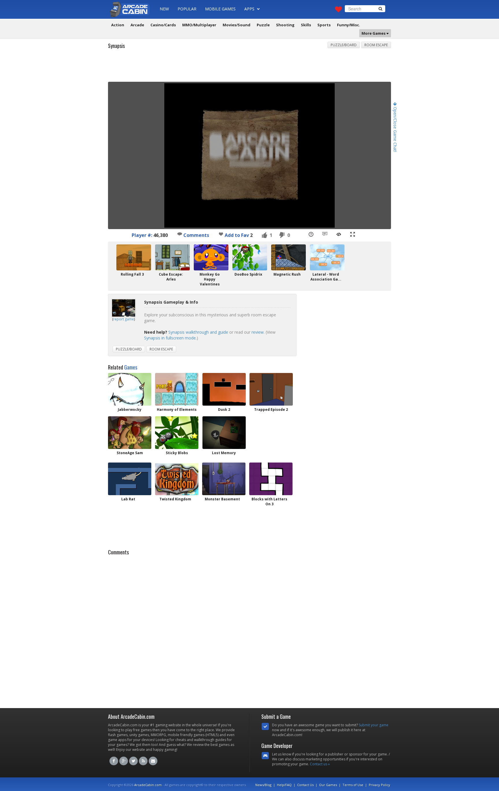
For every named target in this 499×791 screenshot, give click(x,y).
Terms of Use (352, 785)
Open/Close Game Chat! (395, 129)
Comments (195, 235)
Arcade (137, 24)
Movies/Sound (236, 24)
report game (123, 319)
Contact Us (305, 785)
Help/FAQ (284, 785)
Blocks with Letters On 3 (269, 501)
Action (117, 24)
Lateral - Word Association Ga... (325, 277)
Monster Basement (222, 499)
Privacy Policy (379, 785)
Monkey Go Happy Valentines (210, 279)
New (164, 9)
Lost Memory (224, 452)
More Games (374, 33)
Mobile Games (220, 9)
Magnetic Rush (287, 274)
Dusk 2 (224, 409)
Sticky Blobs (177, 452)
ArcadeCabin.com (148, 785)
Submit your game (373, 725)
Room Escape (376, 44)
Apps (250, 9)
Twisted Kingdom (175, 499)
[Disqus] (249, 630)
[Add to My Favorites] (221, 234)
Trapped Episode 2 (271, 409)
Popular (187, 9)
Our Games (328, 785)
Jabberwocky (129, 409)
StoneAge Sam (130, 452)
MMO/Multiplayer (199, 24)
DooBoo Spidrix (248, 274)
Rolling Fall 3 (132, 274)
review (258, 332)
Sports (324, 24)
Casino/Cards (163, 24)
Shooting (285, 24)
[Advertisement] (249, 67)
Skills (306, 24)
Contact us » (320, 764)
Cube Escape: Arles (171, 277)
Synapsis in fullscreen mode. (170, 338)
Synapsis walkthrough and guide (198, 332)
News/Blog (263, 785)
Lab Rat (128, 499)
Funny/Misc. (348, 24)
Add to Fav (237, 235)
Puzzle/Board (344, 44)
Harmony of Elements (177, 409)
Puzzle (263, 24)
